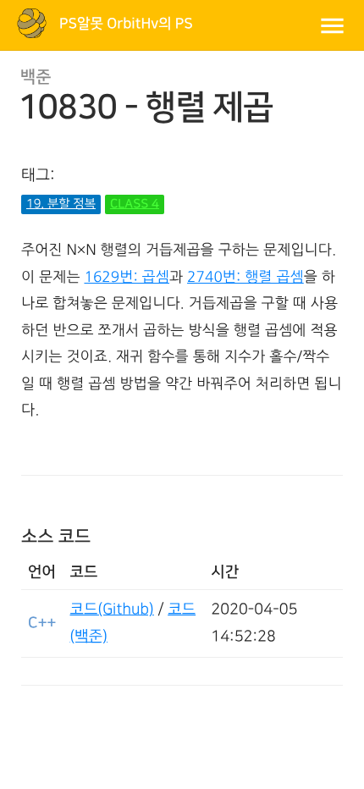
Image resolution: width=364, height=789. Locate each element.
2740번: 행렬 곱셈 (245, 277)
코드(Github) (112, 609)
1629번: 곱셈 (126, 277)
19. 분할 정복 (61, 204)
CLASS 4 (134, 204)
